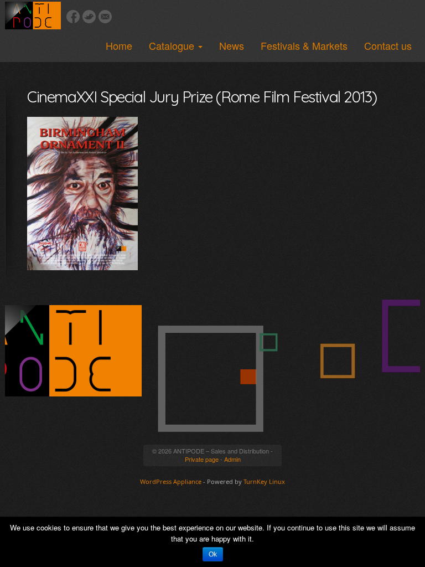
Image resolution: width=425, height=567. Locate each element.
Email (105, 16)
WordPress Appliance (170, 481)
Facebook (73, 16)
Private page (202, 459)
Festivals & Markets (304, 45)
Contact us (388, 45)
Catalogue (173, 45)
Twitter (89, 16)
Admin (232, 459)
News (231, 45)
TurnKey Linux (264, 481)
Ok (213, 554)
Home (119, 45)
